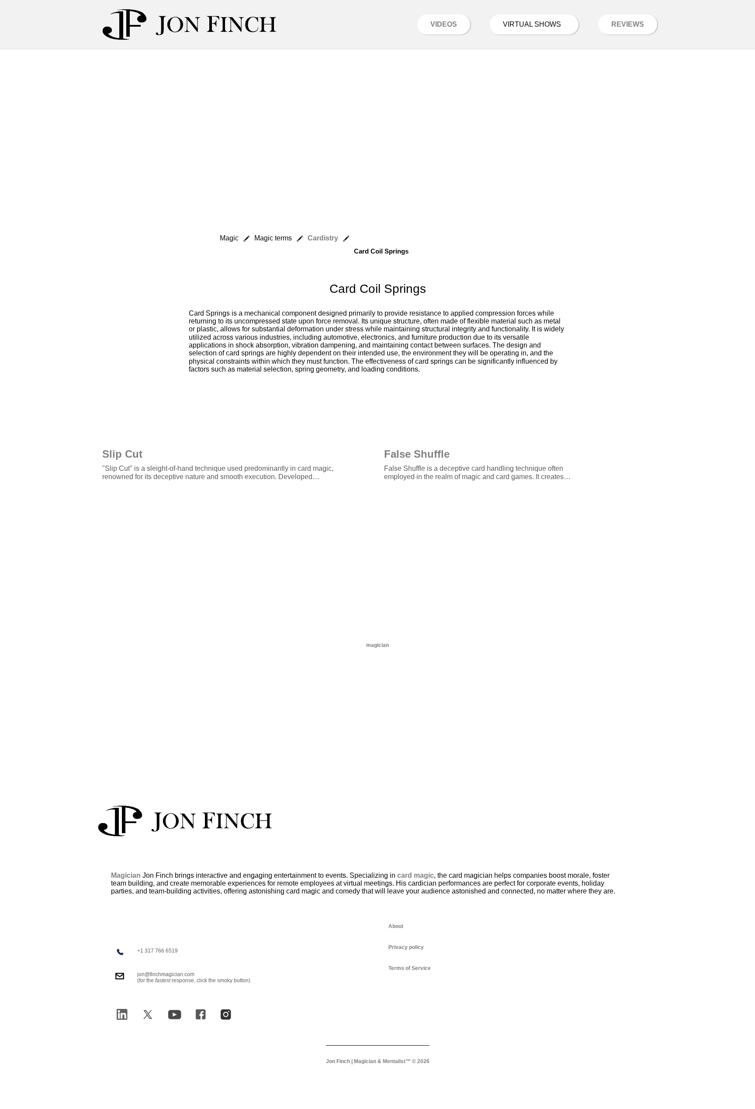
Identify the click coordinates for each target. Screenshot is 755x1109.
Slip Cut (122, 454)
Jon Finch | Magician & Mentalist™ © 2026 (377, 1061)
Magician (126, 875)
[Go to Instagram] (225, 1014)
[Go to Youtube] (174, 1014)
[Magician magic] (185, 821)
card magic (415, 875)
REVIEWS (627, 24)
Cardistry (323, 238)
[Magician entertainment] (189, 24)
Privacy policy (406, 947)
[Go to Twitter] (147, 1014)
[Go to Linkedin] (122, 1014)
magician (377, 645)
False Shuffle (417, 454)
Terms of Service (409, 968)
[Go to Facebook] (200, 1014)
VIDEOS (443, 24)
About (395, 926)
